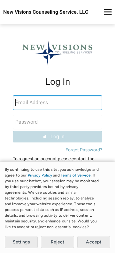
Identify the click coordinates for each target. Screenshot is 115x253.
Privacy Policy (40, 175)
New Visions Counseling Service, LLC (45, 12)
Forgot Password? (83, 150)
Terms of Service (76, 175)
